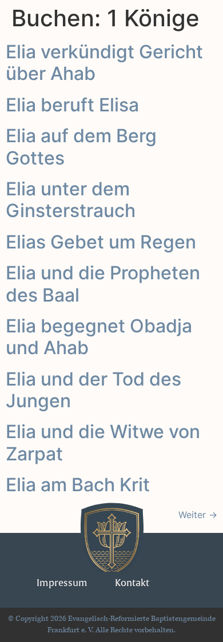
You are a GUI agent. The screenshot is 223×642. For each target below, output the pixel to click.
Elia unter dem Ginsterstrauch (71, 200)
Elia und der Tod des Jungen (93, 390)
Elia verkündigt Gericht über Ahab (104, 63)
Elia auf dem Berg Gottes (81, 146)
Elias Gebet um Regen (101, 242)
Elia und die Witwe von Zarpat (103, 442)
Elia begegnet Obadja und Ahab (99, 337)
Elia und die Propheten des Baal (103, 284)
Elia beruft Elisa (72, 105)
